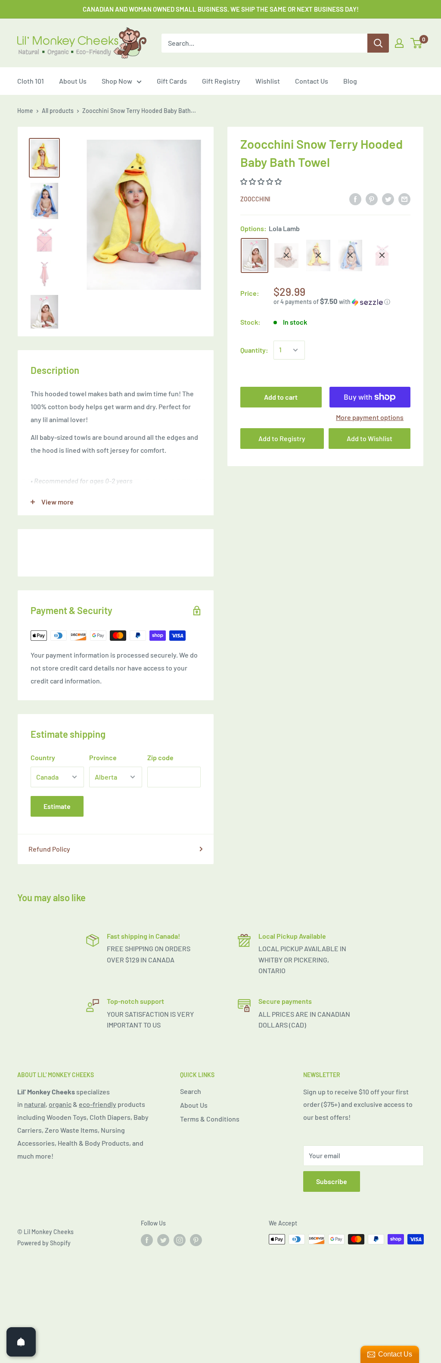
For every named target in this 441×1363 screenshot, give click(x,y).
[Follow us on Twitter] (163, 1240)
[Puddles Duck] (318, 255)
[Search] (378, 43)
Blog (350, 81)
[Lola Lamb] (254, 255)
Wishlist (267, 81)
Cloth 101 (30, 81)
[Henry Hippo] (350, 255)
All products (58, 110)
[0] (416, 43)
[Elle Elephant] (286, 255)
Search (190, 1091)
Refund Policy (49, 849)
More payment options (370, 417)
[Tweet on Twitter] (388, 198)
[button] (261, 181)
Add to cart (281, 397)
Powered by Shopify (44, 1243)
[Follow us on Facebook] (147, 1240)
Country (43, 757)
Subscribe (331, 1181)
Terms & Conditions (209, 1119)
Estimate (57, 806)
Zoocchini (255, 199)
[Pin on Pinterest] (372, 198)
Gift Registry (221, 81)
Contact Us (311, 81)
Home (25, 110)
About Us (73, 81)
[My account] (399, 43)
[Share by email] (404, 198)
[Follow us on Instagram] (180, 1240)
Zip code (160, 757)
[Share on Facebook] (355, 198)
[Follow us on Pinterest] (196, 1240)
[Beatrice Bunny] (382, 255)
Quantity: (254, 350)
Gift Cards (172, 81)
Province (103, 757)
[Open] (21, 1342)
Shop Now (117, 81)
